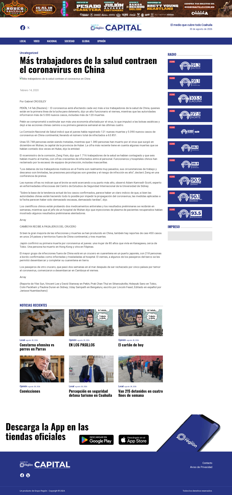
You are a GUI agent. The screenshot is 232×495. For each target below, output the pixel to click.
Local (23, 41)
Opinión (101, 41)
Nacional (52, 41)
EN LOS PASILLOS (82, 345)
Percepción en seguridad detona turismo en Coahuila (90, 393)
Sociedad (69, 41)
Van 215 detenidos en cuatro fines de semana (140, 393)
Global (86, 41)
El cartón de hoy (130, 345)
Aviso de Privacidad (201, 467)
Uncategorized (29, 52)
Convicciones (30, 391)
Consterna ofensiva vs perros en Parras (37, 347)
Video (36, 41)
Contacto (207, 463)
